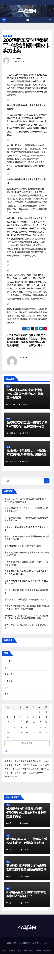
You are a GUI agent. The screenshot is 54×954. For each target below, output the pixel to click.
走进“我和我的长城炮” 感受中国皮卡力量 (23, 546)
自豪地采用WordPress (15, 943)
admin (18, 58)
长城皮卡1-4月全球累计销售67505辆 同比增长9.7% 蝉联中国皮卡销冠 (26, 394)
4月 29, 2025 (13, 876)
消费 (5, 36)
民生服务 (9, 681)
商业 (30, 950)
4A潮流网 (27, 11)
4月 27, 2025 (13, 903)
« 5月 (7, 751)
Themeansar (42, 943)
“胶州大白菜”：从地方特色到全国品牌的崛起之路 (27, 599)
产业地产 (9, 661)
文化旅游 (9, 674)
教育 (7, 668)
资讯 (10, 36)
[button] (50, 20)
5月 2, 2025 (13, 823)
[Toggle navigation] (27, 20)
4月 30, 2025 (13, 850)
